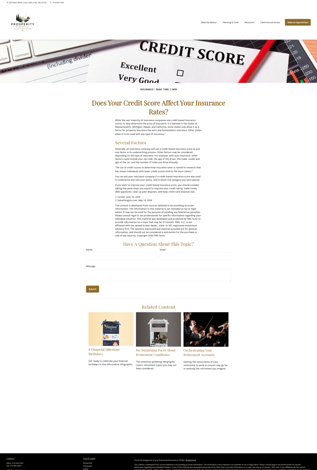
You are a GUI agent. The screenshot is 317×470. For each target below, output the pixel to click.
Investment (87, 466)
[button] (209, 22)
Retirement (87, 463)
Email (163, 249)
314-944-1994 (58, 2)
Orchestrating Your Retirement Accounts (199, 352)
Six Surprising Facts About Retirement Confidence (156, 352)
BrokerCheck (191, 460)
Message (90, 266)
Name (89, 249)
